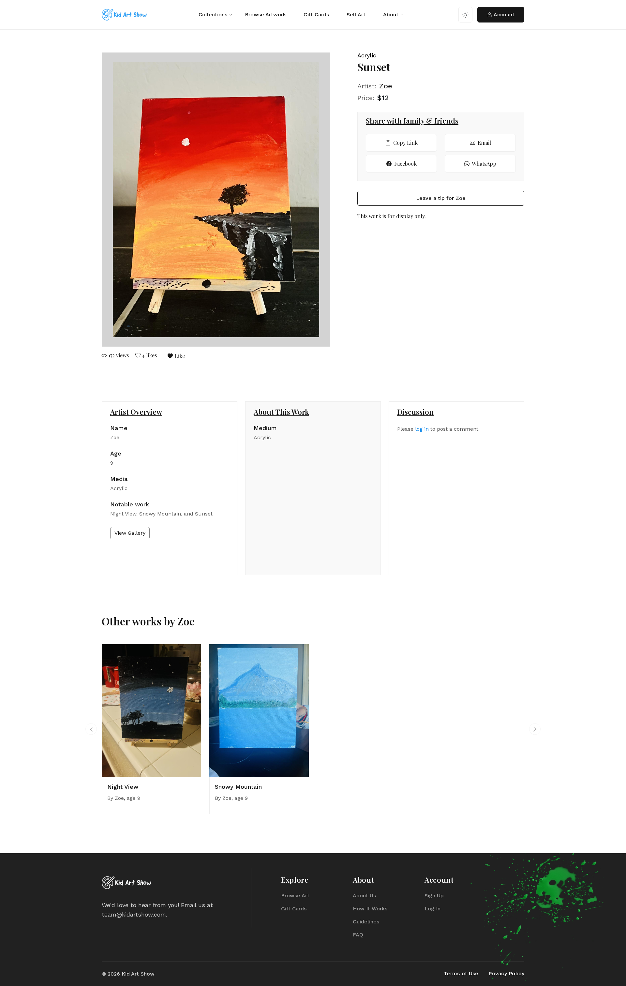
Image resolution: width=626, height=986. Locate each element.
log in (422, 429)
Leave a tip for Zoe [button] (441, 198)
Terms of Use (461, 973)
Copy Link (405, 142)
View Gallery (129, 533)
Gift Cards (316, 14)
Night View (122, 786)
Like (179, 355)
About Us (364, 895)
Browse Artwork (265, 14)
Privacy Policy (506, 973)
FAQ (358, 935)
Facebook (405, 163)
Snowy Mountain (238, 786)
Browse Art (295, 895)
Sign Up (434, 895)
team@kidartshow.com (134, 914)
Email (483, 142)
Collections (213, 14)
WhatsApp (483, 163)
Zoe (385, 86)
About (390, 14)
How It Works (370, 908)
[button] (91, 729)
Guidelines (366, 922)
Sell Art (356, 14)
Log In (432, 908)
